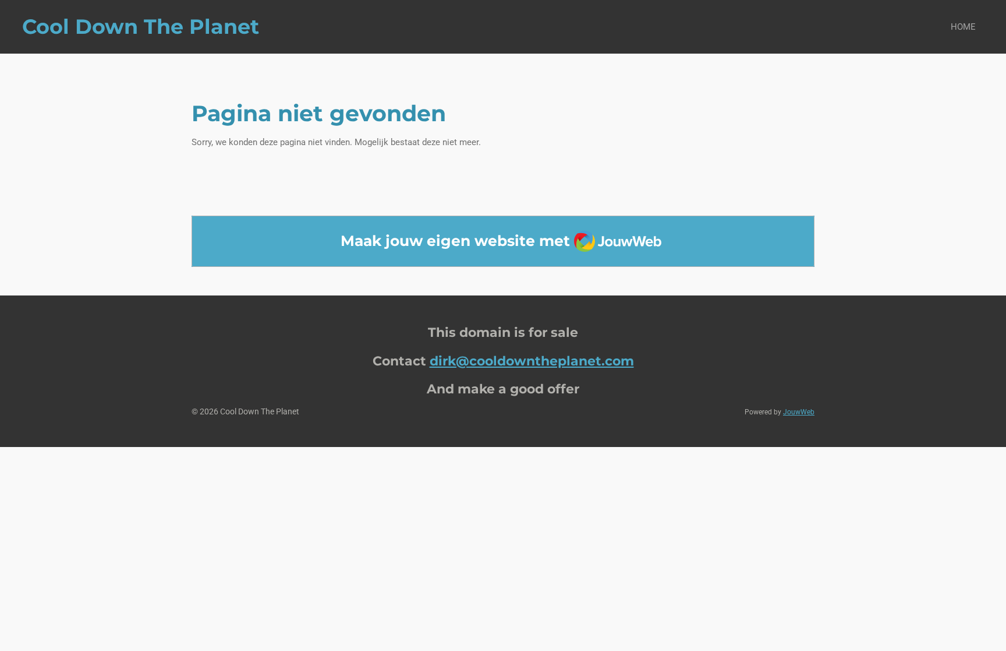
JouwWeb (798, 412)
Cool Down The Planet (140, 26)
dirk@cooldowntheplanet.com (532, 361)
